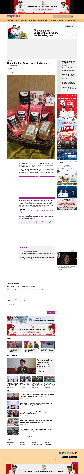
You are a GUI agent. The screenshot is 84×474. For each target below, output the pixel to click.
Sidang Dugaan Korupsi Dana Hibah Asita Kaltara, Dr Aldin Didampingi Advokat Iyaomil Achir (68, 76)
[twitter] (63, 453)
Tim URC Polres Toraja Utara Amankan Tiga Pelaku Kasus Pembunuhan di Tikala (30, 351)
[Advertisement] (42, 49)
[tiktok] (76, 453)
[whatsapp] (65, 453)
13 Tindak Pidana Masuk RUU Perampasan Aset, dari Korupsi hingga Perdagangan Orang (36, 430)
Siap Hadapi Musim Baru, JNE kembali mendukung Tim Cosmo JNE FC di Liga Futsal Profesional (12, 385)
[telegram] (68, 453)
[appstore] (64, 457)
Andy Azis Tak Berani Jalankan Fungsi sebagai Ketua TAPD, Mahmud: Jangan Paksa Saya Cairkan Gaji (69, 63)
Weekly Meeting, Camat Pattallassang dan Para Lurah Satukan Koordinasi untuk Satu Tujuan (36, 421)
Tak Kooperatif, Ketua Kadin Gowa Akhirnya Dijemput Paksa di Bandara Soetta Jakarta (36, 254)
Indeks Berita (31, 436)
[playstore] (73, 457)
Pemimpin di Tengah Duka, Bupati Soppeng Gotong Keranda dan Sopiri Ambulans (35, 412)
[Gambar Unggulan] (31, 117)
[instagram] (70, 453)
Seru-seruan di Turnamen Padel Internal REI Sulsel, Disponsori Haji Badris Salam (49, 385)
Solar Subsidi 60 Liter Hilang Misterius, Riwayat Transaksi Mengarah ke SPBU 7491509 (47, 351)
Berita (13, 60)
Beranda (9, 60)
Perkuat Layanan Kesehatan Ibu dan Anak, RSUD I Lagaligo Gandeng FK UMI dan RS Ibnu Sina (38, 258)
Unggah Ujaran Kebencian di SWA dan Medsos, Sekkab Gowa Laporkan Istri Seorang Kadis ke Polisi (15, 352)
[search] (72, 16)
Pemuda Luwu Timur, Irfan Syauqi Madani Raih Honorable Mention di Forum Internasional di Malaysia (38, 250)
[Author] (8, 69)
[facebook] (60, 453)
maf (11, 68)
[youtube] (73, 453)
